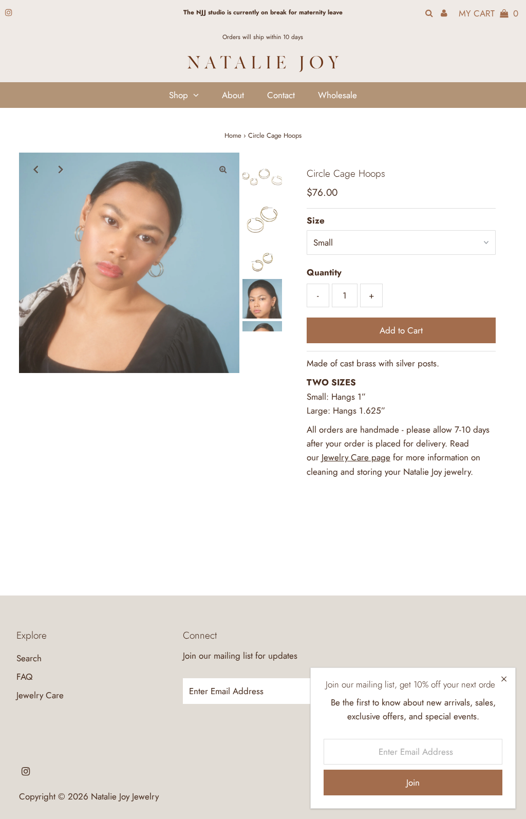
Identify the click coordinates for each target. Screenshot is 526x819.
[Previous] (35, 169)
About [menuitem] (233, 95)
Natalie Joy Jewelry (125, 796)
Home (232, 135)
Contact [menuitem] (281, 95)
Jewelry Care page (356, 457)
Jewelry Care (40, 695)
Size (316, 220)
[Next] (60, 169)
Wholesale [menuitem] (337, 95)
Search (29, 658)
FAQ (24, 677)
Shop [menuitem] (178, 95)
